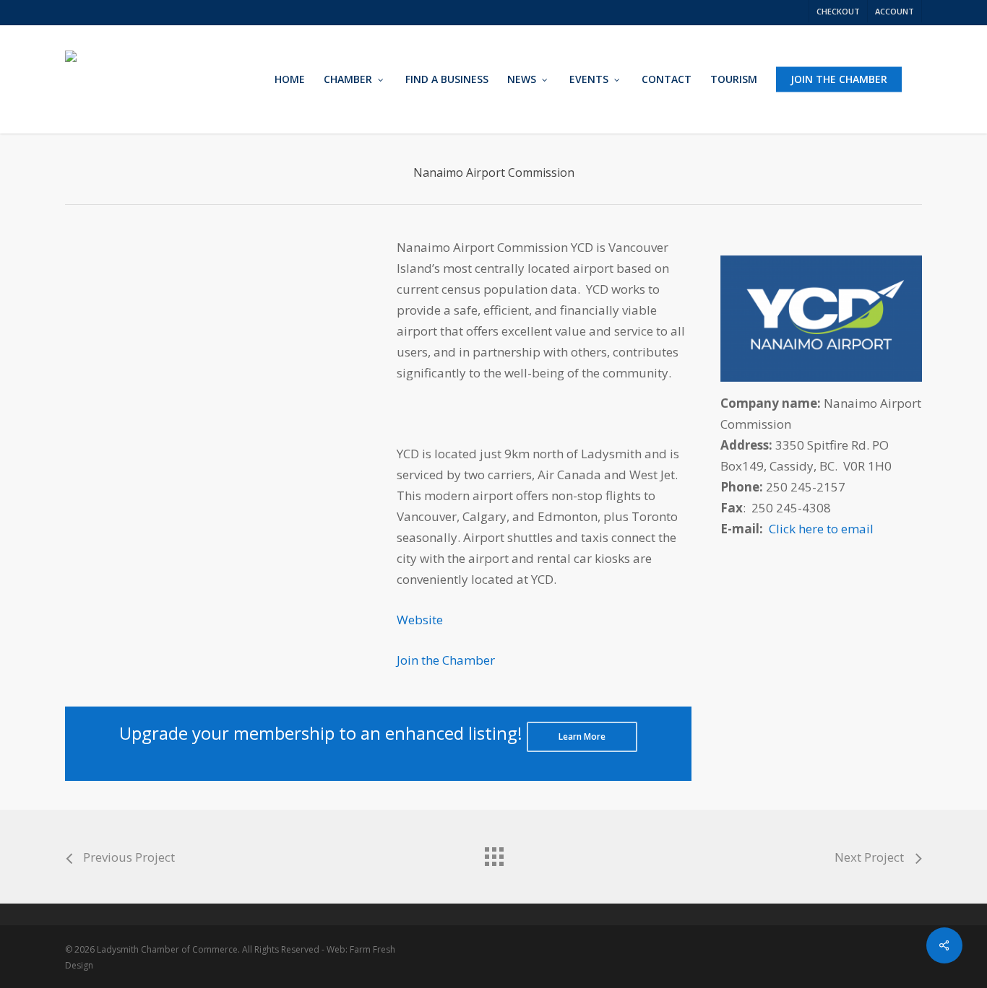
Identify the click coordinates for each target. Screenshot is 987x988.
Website (420, 619)
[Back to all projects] (493, 853)
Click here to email (821, 528)
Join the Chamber (446, 660)
